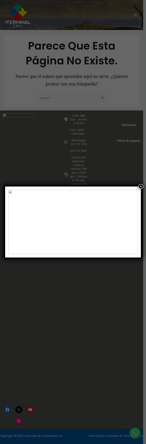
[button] (14, 222)
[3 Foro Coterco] (73, 222)
